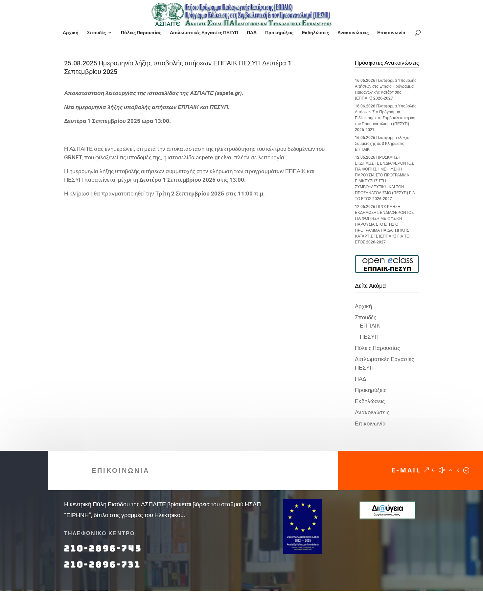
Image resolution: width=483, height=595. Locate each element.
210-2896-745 (103, 548)
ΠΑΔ (252, 32)
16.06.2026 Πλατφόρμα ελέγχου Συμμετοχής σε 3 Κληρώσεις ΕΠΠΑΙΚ (383, 143)
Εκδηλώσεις (315, 32)
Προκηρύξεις (279, 32)
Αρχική (71, 32)
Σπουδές (96, 32)
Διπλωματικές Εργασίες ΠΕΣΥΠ (204, 32)
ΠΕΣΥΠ (369, 336)
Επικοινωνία (391, 32)
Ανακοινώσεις (353, 32)
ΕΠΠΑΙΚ (370, 325)
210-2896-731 (102, 564)
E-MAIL (406, 470)
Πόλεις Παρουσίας (141, 32)
